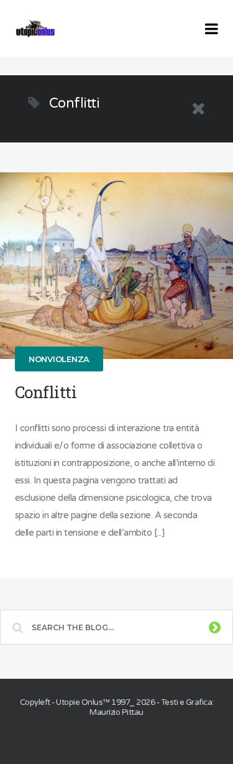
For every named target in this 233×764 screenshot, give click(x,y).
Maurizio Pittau (116, 712)
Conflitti (46, 392)
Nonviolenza (59, 359)
